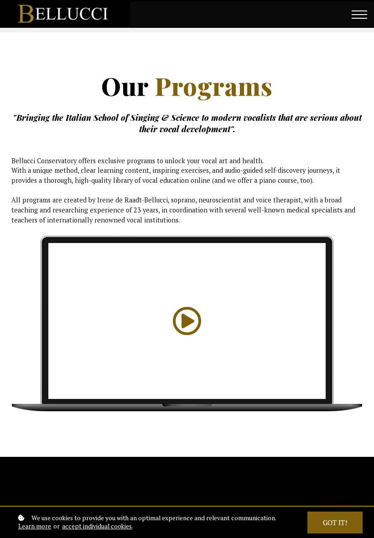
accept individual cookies (97, 526)
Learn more (34, 526)
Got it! (335, 522)
